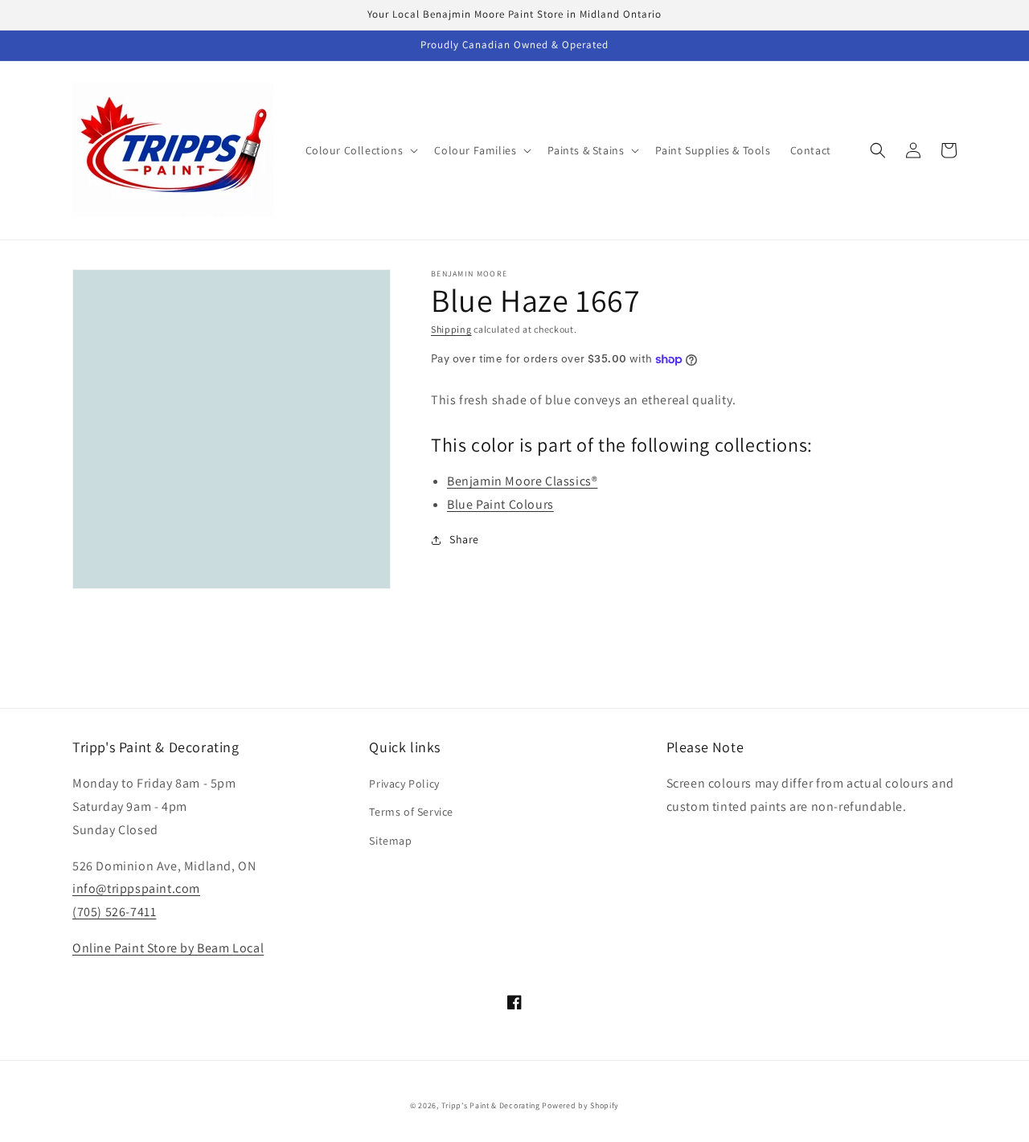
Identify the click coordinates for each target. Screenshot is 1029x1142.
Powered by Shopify (580, 1105)
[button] (360, 150)
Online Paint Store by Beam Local (168, 947)
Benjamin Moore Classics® (522, 481)
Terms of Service (411, 811)
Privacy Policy (404, 783)
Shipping (451, 329)
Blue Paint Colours (500, 504)
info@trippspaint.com (136, 888)
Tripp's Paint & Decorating (490, 1105)
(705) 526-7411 (114, 911)
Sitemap (390, 840)
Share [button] (464, 539)
